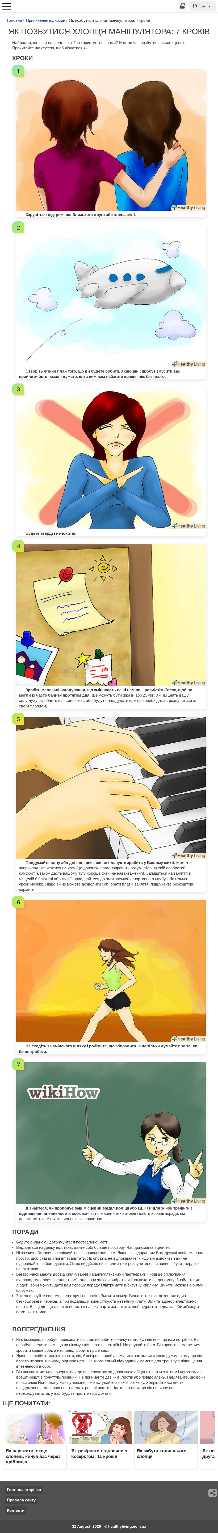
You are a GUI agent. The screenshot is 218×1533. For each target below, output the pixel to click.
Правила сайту (21, 1500)
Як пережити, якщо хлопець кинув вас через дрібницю (33, 1456)
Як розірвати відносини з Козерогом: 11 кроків (99, 1453)
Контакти (15, 1510)
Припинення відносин (45, 20)
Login (204, 6)
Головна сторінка (24, 1489)
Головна (14, 20)
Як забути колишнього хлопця (161, 1453)
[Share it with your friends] (213, 1493)
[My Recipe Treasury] (182, 6)
